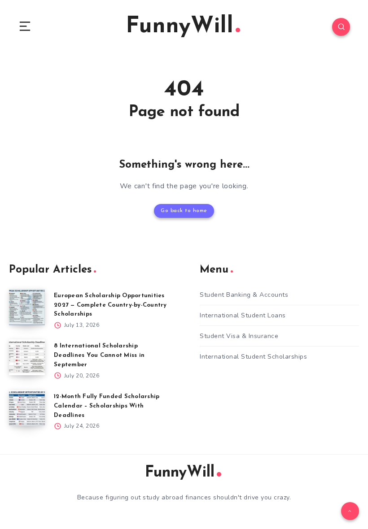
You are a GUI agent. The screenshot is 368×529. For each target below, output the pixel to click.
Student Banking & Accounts (244, 295)
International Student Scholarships (253, 356)
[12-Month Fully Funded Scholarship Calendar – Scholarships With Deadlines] (27, 408)
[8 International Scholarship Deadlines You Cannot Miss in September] (27, 357)
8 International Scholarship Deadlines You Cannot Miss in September (99, 355)
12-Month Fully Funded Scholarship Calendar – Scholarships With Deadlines (106, 406)
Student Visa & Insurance (239, 336)
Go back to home (184, 210)
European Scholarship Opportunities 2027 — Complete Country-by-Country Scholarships (110, 305)
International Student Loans (243, 315)
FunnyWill (179, 26)
